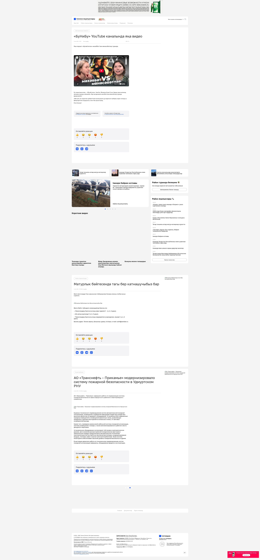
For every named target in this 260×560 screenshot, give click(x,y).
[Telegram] (86, 148)
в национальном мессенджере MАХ (114, 114)
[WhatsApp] (91, 352)
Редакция (122, 23)
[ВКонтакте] (77, 148)
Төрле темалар (138, 510)
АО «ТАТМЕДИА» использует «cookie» (82, 552)
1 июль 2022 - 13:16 (77, 41)
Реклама (130, 23)
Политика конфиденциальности (81, 554)
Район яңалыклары (86, 23)
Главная (119, 510)
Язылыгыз (246, 555)
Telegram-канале (81, 114)
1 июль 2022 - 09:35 (77, 289)
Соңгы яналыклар (99, 23)
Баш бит (76, 23)
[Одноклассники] (82, 148)
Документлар (128, 510)
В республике (79, 372)
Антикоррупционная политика (81, 551)
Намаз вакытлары (112, 23)
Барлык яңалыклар (169, 260)
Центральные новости (81, 30)
